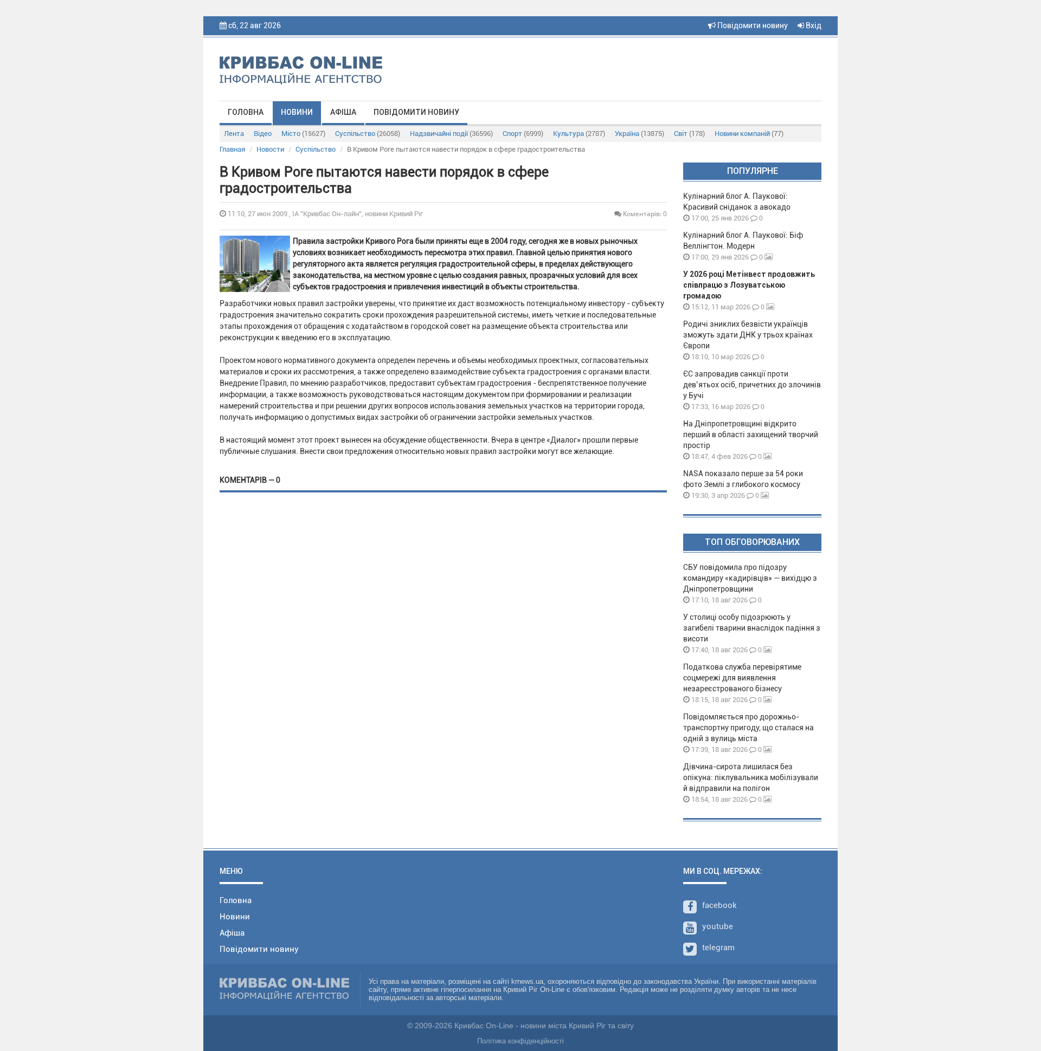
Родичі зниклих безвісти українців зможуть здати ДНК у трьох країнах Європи (748, 335)
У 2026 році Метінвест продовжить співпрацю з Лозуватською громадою (749, 285)
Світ (689, 133)
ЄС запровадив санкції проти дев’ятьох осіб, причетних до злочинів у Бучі (752, 384)
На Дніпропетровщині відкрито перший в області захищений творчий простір (750, 434)
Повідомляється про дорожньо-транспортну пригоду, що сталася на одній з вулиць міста (748, 727)
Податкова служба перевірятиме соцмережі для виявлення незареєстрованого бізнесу (742, 678)
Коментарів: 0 (644, 213)
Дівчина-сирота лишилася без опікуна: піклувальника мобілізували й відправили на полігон (750, 777)
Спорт (523, 133)
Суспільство (367, 133)
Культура (579, 133)
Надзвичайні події (451, 133)
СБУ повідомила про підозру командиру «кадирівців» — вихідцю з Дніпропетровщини (750, 578)
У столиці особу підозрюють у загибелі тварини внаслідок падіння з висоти (751, 628)
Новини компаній (749, 133)
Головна (246, 112)
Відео (263, 133)
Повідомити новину (752, 25)
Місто (303, 133)
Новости (270, 149)
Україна (639, 133)
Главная (232, 149)
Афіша (343, 112)
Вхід (812, 25)
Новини (297, 112)
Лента (234, 133)
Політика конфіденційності (520, 1041)
